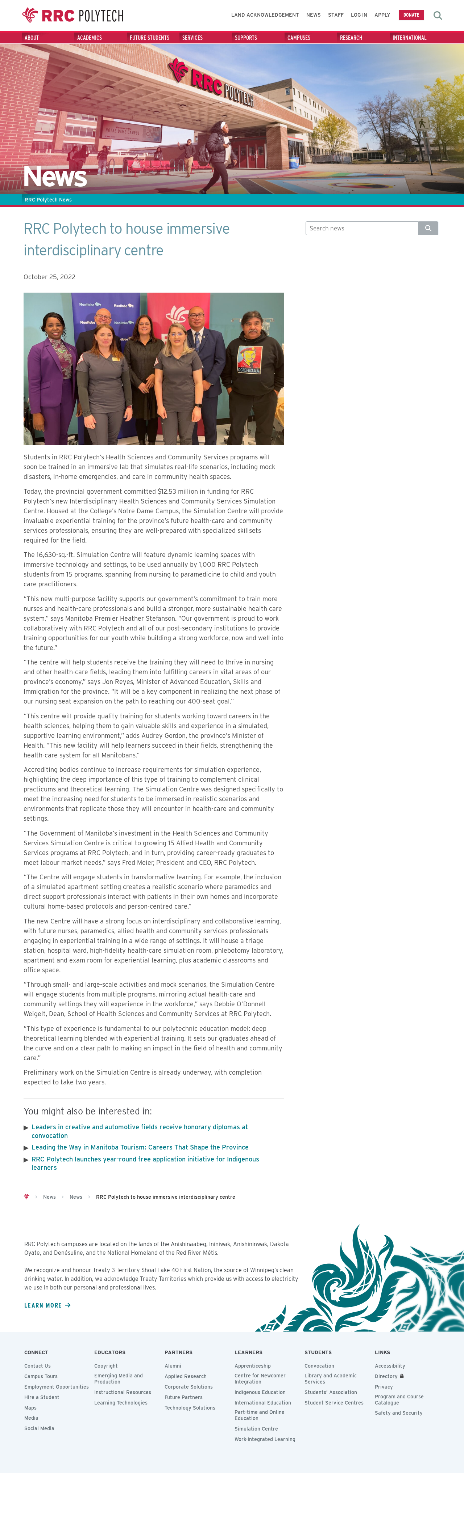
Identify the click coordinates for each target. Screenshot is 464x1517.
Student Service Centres (334, 1403)
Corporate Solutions (189, 1387)
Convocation (319, 1366)
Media (31, 1418)
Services (192, 37)
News (313, 14)
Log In (359, 14)
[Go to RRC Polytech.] (26, 1197)
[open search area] (438, 15)
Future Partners (184, 1397)
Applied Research (186, 1376)
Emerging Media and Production (118, 1379)
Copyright (106, 1366)
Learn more (43, 1305)
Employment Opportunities (56, 1387)
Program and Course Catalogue (399, 1400)
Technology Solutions (190, 1408)
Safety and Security (399, 1413)
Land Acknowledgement (265, 14)
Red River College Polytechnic (72, 15)
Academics (89, 37)
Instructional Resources (122, 1392)
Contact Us (37, 1366)
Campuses (298, 37)
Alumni (173, 1366)
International (410, 37)
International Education (263, 1403)
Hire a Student (41, 1397)
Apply (382, 14)
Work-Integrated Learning (265, 1439)
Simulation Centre (256, 1429)
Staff (336, 14)
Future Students (149, 37)
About (32, 37)
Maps (30, 1408)
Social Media (39, 1428)
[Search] (428, 228)
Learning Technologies (121, 1403)
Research (351, 37)
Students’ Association (330, 1392)
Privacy (384, 1387)
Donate (411, 14)
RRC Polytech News (48, 200)
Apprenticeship (253, 1366)
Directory (386, 1376)
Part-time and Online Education (260, 1415)
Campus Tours (41, 1376)
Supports (246, 37)
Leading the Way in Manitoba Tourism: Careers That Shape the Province (140, 1147)
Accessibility (390, 1366)
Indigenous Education (260, 1392)
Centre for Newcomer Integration (260, 1379)
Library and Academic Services (330, 1379)
